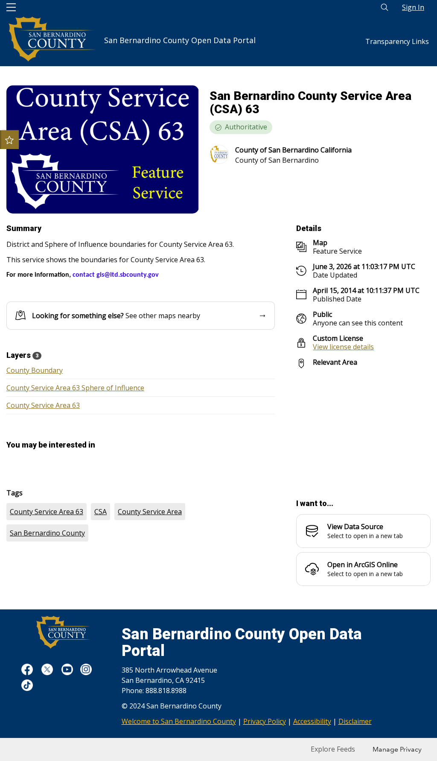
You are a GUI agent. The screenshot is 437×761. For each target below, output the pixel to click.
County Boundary (34, 370)
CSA (100, 511)
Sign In (413, 7)
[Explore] (363, 428)
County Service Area (150, 511)
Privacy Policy (264, 721)
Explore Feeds (333, 749)
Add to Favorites (9, 139)
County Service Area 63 (43, 405)
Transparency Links (397, 41)
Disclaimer (355, 721)
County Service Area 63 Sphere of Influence (75, 387)
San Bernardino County (47, 533)
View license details (343, 346)
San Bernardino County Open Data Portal (180, 36)
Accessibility (312, 721)
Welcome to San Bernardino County (179, 721)
